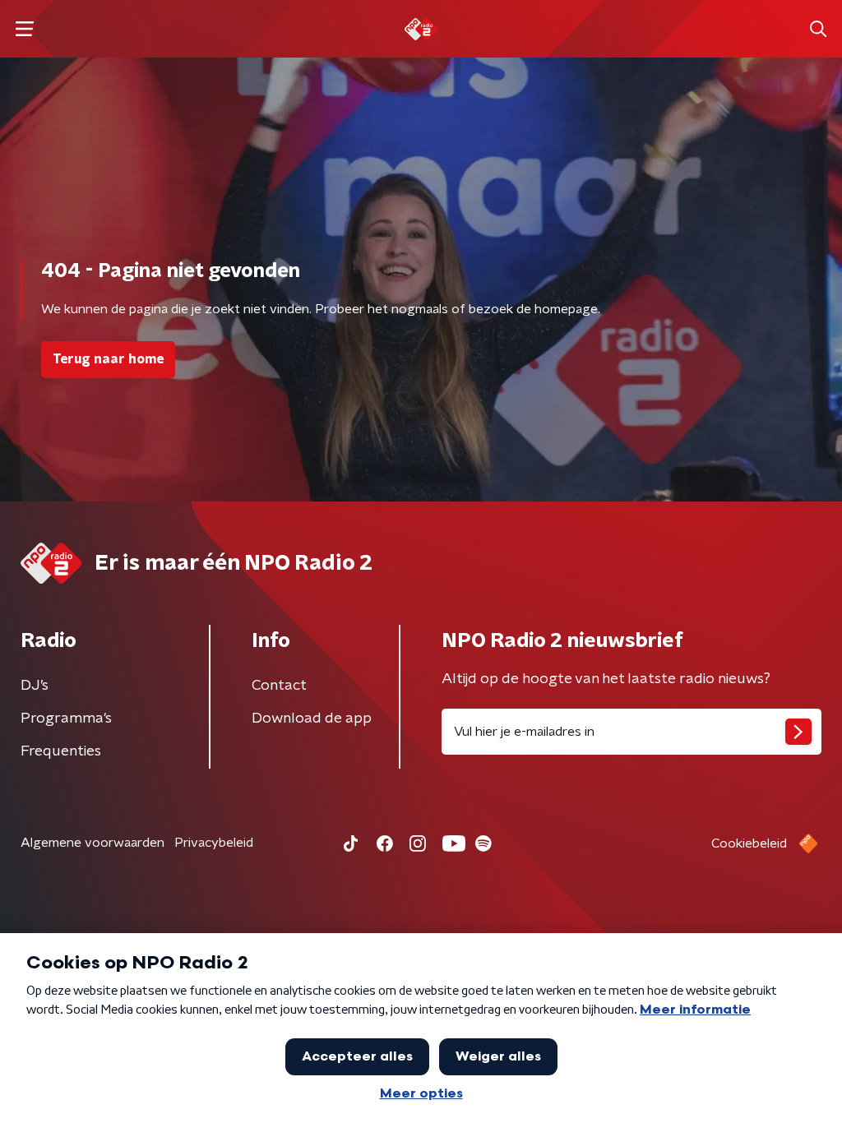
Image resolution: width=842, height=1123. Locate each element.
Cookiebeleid (749, 843)
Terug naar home (108, 359)
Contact (279, 685)
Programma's (66, 718)
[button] (24, 29)
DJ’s (35, 685)
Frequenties (61, 751)
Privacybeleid (213, 842)
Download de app (312, 718)
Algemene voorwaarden (92, 842)
